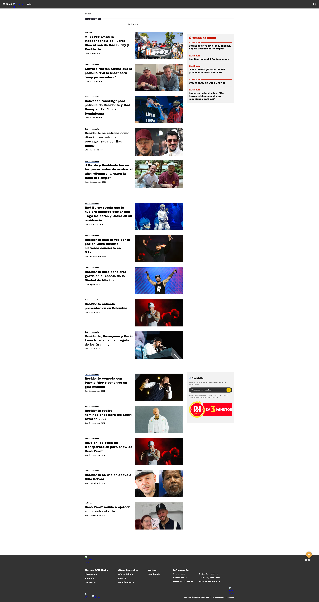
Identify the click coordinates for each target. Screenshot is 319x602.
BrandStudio (154, 574)
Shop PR (122, 578)
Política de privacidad (221, 395)
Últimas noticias (202, 37)
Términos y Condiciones (209, 578)
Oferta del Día (125, 574)
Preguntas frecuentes (183, 581)
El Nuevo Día (91, 574)
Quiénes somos (180, 578)
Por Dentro (90, 582)
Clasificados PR (126, 582)
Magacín (89, 578)
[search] (314, 4)
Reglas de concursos (208, 574)
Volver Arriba (307, 560)
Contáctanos (179, 574)
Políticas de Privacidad (209, 581)
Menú (9, 4)
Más (29, 4)
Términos (210, 395)
